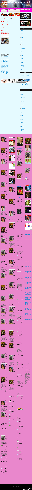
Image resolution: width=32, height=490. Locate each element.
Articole (16, 9)
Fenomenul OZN (23, 97)
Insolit (22, 38)
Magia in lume (23, 48)
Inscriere (22, 37)
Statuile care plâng (22, 375)
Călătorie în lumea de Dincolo (22, 398)
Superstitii (22, 66)
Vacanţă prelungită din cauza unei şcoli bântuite (22, 257)
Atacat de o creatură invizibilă (22, 301)
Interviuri (24, 9)
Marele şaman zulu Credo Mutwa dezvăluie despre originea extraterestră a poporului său (12, 401)
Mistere (22, 115)
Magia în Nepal (12, 422)
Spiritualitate (22, 65)
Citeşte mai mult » (3, 146)
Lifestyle (22, 45)
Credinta (22, 33)
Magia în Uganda (13, 419)
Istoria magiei (22, 104)
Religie (22, 62)
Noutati (22, 58)
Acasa (2, 9)
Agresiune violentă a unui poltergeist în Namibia (22, 366)
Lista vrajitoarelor (7, 9)
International (12, 9)
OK (13, 137)
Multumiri (20, 9)
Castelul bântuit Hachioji (22, 267)
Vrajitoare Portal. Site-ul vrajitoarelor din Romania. (16, 3)
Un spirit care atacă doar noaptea (22, 344)
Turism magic (23, 129)
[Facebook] (29, 1)
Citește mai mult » (11, 292)
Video (21, 69)
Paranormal (22, 59)
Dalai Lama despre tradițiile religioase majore (21, 455)
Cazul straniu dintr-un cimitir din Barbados (22, 200)
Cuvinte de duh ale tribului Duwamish (20, 434)
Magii (21, 51)
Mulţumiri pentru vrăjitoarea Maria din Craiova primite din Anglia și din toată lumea (25, 78)
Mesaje (28, 9)
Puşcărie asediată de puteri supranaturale (22, 333)
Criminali (22, 34)
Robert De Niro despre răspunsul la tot (21, 422)
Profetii (22, 122)
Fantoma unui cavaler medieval (22, 321)
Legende (22, 44)
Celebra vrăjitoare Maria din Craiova (6, 287)
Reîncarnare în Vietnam (22, 290)
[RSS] (30, 1)
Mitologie (22, 55)
